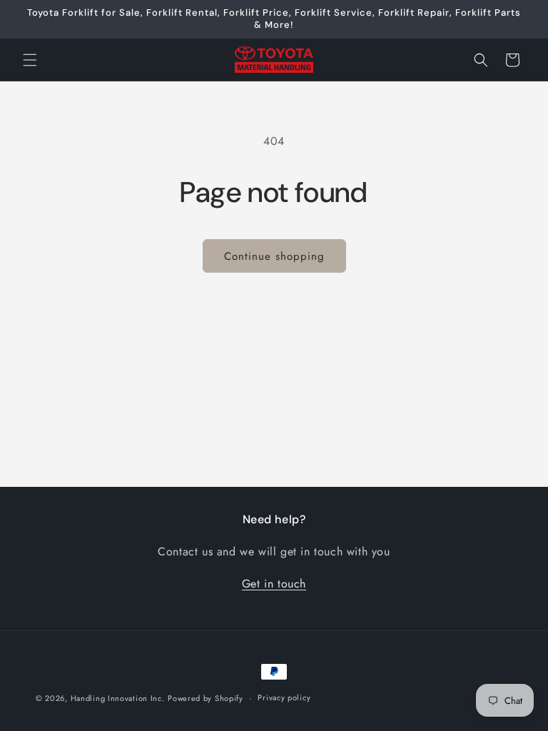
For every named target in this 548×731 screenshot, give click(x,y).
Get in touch (274, 583)
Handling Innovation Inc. (118, 698)
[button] (30, 60)
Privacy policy (284, 697)
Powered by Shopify (205, 698)
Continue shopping (274, 256)
